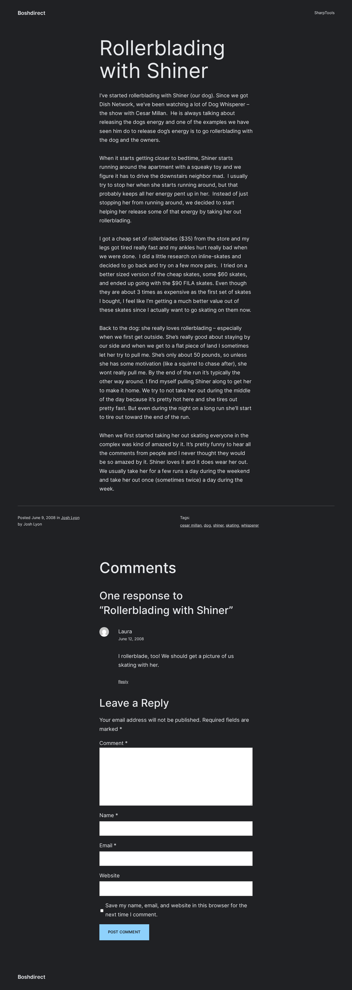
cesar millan (191, 525)
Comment (113, 743)
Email (107, 845)
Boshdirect (31, 13)
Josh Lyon (70, 517)
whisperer (250, 525)
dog (207, 525)
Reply (123, 681)
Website (109, 875)
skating (232, 525)
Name (108, 815)
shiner (218, 525)
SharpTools (324, 13)
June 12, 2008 (131, 639)
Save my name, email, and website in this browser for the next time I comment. (176, 909)
